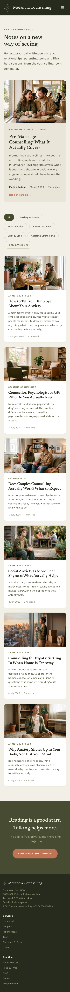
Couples (7, 926)
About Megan (10, 962)
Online (6, 947)
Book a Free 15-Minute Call (35, 853)
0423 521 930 (10, 894)
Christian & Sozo (12, 942)
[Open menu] (62, 7)
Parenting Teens (42, 226)
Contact (7, 978)
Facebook (8, 902)
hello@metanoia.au (30, 894)
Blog (5, 973)
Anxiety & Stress (29, 217)
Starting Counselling (43, 235)
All (9, 217)
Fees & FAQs (10, 967)
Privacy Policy (10, 983)
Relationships (16, 226)
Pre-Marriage (10, 931)
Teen (5, 936)
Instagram (21, 902)
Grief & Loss (15, 235)
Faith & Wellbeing (18, 244)
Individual (8, 921)
